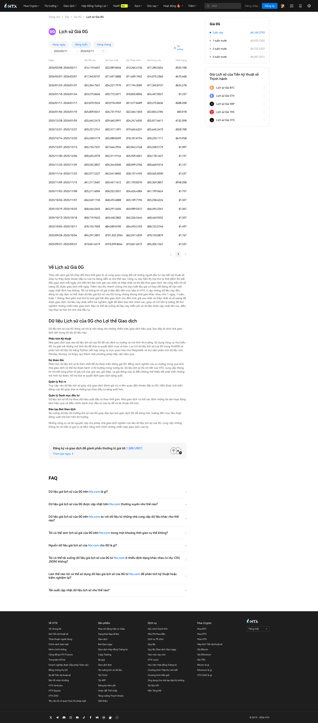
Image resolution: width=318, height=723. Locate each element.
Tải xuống (180, 48)
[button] (104, 51)
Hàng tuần (81, 44)
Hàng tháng (104, 44)
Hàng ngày (58, 44)
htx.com (94, 491)
